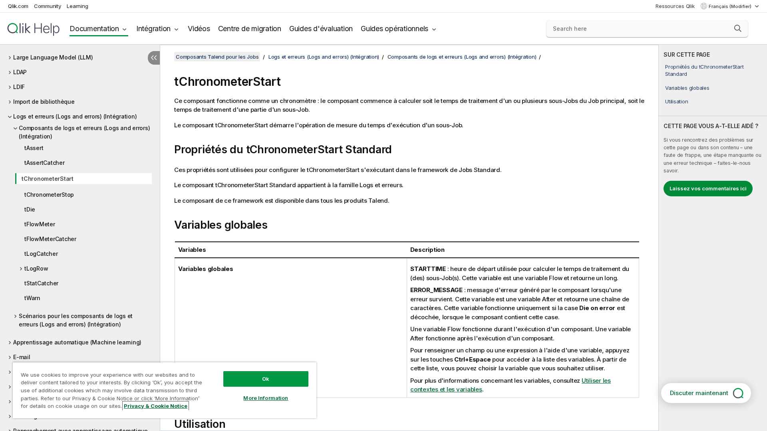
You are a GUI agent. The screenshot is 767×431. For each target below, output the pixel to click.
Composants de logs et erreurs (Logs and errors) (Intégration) (84, 132)
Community (48, 6)
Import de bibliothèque (44, 101)
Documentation (94, 28)
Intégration (153, 28)
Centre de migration (249, 28)
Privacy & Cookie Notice (155, 406)
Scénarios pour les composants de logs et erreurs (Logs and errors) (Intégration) (76, 320)
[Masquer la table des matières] (154, 58)
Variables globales (687, 88)
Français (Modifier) (731, 6)
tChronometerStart (48, 178)
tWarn (32, 298)
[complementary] (713, 238)
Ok (265, 379)
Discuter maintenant (699, 393)
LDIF (19, 86)
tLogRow (36, 268)
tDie (29, 209)
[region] (164, 390)
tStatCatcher (41, 283)
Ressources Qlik (675, 6)
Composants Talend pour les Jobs (217, 56)
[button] (738, 28)
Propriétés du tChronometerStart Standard (704, 70)
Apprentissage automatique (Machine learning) (77, 342)
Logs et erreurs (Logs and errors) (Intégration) (75, 116)
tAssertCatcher (44, 162)
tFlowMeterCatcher (50, 238)
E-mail (21, 357)
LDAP (20, 72)
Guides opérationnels (394, 28)
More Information (265, 398)
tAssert (33, 147)
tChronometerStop (49, 194)
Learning (77, 6)
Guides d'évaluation (321, 28)
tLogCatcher (41, 253)
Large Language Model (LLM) (53, 57)
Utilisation (676, 101)
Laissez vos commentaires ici (708, 188)
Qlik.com (18, 6)
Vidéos (199, 28)
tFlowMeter (39, 224)
